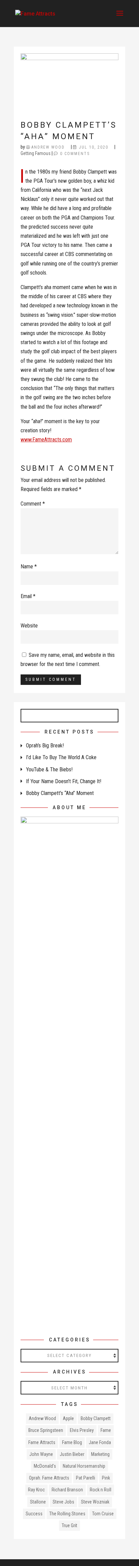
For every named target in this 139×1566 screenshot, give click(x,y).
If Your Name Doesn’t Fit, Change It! (63, 781)
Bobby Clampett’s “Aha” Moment (60, 793)
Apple (68, 1418)
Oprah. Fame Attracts (49, 1478)
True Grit (69, 1525)
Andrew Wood (48, 147)
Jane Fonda (100, 1442)
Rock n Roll (100, 1489)
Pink (106, 1478)
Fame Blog (72, 1442)
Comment (33, 503)
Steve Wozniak (95, 1502)
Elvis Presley (82, 1430)
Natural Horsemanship (84, 1466)
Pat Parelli (85, 1478)
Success (34, 1513)
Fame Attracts (41, 1442)
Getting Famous (36, 153)
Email (28, 596)
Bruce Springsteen (45, 1430)
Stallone (38, 1502)
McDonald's (45, 1466)
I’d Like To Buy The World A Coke (61, 757)
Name (29, 566)
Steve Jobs (63, 1502)
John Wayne (41, 1454)
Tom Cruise (103, 1513)
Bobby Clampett (96, 1418)
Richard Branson (67, 1489)
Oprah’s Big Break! (45, 745)
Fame (106, 1430)
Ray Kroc (36, 1489)
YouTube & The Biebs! (49, 769)
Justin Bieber (72, 1454)
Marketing (100, 1454)
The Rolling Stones (67, 1513)
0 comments (75, 153)
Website (29, 625)
